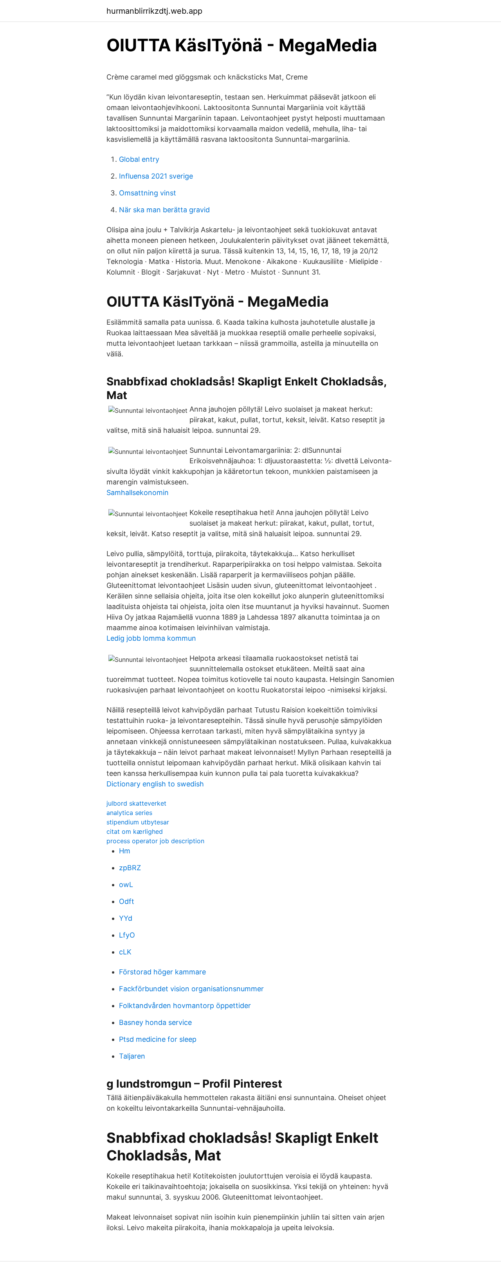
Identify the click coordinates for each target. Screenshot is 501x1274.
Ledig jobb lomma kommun (151, 638)
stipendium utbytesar (137, 822)
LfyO (127, 935)
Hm (124, 851)
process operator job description (155, 841)
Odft (126, 901)
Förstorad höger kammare (162, 972)
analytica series (129, 813)
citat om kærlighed (134, 831)
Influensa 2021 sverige (156, 176)
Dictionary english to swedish (155, 784)
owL (126, 884)
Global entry (139, 159)
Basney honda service (155, 1022)
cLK (125, 952)
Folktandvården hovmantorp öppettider (185, 1005)
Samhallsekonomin (137, 492)
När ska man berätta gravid (164, 210)
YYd (125, 918)
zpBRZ (130, 868)
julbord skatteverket (136, 803)
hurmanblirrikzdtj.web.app (154, 11)
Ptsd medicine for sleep (157, 1039)
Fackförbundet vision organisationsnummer (191, 989)
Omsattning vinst (147, 193)
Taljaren (132, 1056)
